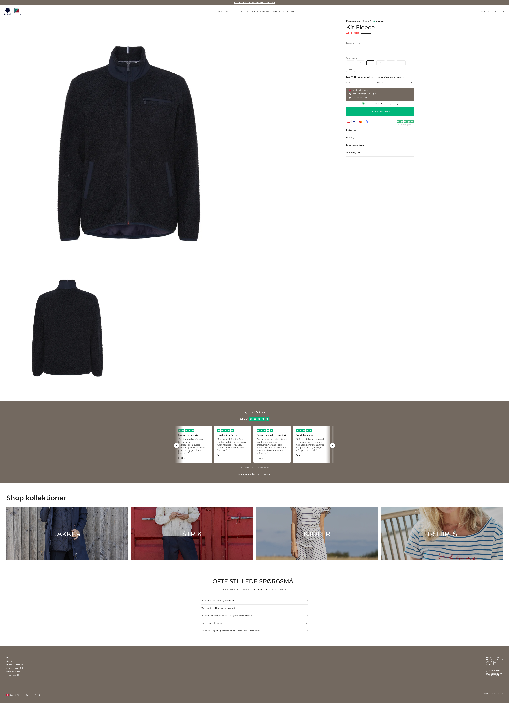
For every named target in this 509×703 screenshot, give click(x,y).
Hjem (8, 658)
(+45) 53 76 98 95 (493, 671)
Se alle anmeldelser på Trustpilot (254, 474)
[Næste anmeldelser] (332, 445)
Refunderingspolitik (15, 668)
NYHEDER (229, 11)
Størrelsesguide (13, 675)
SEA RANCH (243, 11)
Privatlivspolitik (13, 672)
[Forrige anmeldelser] (176, 445)
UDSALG (291, 11)
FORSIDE (218, 11)
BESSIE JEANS (278, 11)
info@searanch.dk (278, 589)
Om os (9, 661)
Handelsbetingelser (14, 665)
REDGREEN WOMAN (260, 11)
